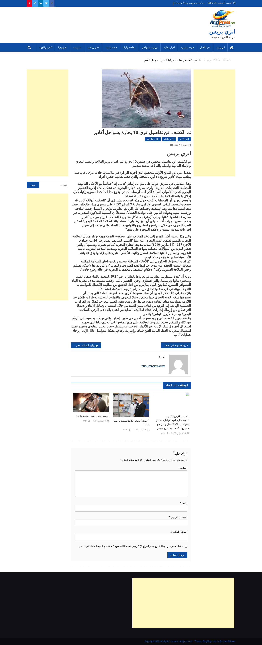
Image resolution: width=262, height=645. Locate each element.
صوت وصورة (187, 47)
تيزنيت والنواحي (149, 47)
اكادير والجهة (45, 47)
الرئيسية (220, 47)
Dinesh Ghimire (227, 641)
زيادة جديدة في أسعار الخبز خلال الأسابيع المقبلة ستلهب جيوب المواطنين (173, 345)
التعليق (182, 467)
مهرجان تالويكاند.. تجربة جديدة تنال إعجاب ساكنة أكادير (84, 345)
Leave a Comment (181, 145)
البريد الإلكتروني (178, 517)
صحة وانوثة (111, 47)
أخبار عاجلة (169, 139)
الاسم (183, 502)
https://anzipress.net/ (153, 366)
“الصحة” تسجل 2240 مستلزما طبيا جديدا (131, 422)
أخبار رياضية (93, 47)
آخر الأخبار (205, 47)
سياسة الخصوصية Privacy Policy (190, 3)
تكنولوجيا (62, 47)
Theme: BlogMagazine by (182, 641)
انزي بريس (222, 31)
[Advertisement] (214, 122)
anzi (162, 357)
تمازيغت (77, 47)
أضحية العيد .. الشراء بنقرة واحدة (92, 415)
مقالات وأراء (129, 47)
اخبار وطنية (169, 47)
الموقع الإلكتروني (178, 531)
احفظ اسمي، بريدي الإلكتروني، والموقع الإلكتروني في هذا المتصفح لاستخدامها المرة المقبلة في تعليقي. (131, 546)
